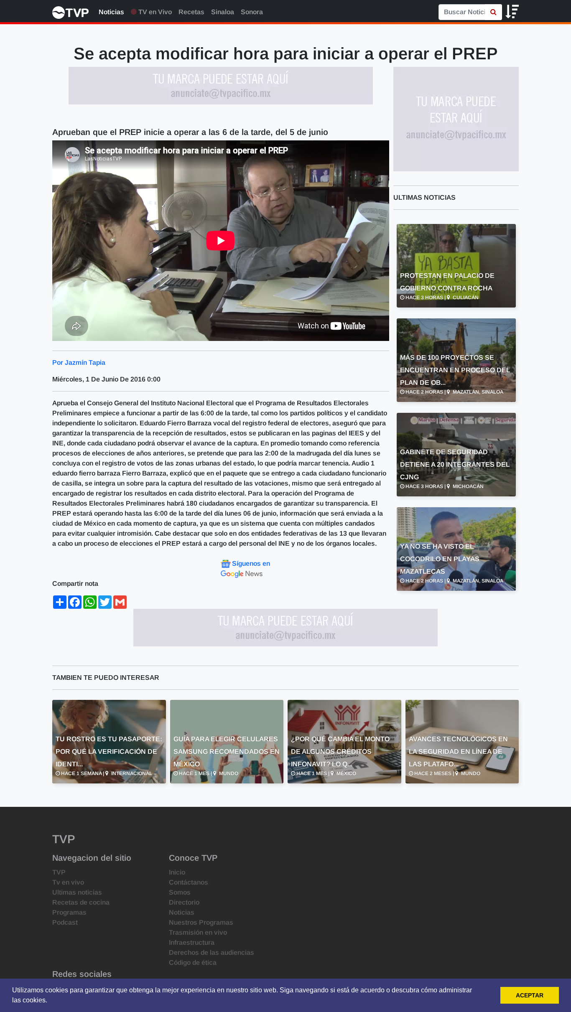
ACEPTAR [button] (529, 995)
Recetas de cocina (81, 902)
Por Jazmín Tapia (78, 362)
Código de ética (193, 962)
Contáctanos (188, 882)
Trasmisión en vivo (198, 932)
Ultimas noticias (77, 892)
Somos (180, 892)
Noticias (111, 11)
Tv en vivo (68, 882)
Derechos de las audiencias (211, 952)
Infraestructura (191, 942)
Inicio (177, 872)
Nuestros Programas (201, 922)
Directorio (184, 902)
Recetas (191, 11)
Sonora (252, 11)
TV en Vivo (154, 11)
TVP (59, 872)
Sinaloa (222, 11)
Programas (69, 912)
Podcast (65, 922)
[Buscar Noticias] (493, 12)
